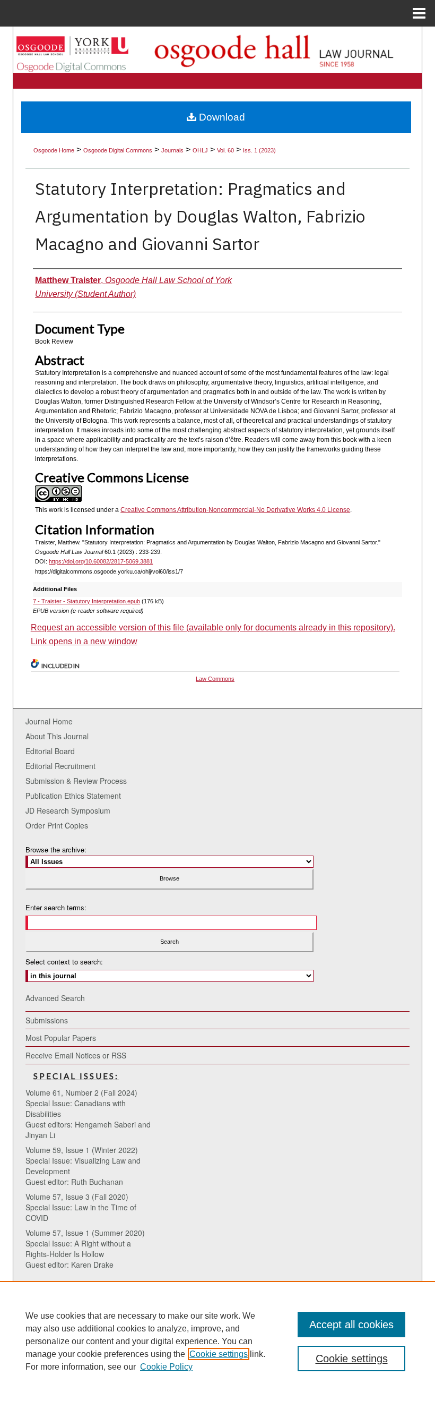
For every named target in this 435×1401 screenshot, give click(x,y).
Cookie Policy (166, 1366)
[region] (217, 1341)
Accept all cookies (351, 1324)
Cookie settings (218, 1354)
